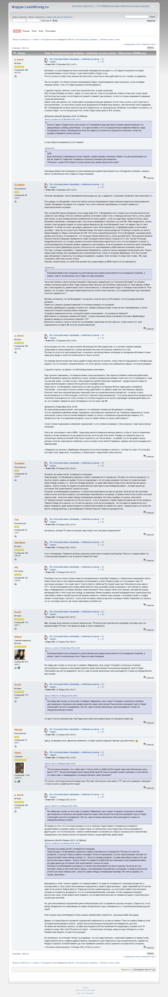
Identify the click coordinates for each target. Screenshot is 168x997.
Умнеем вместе (114, 6)
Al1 (16, 567)
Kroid (17, 612)
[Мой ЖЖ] (18, 782)
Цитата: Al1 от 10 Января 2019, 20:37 (60, 764)
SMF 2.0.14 (78, 990)
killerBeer (19, 542)
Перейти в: (125, 969)
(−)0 (102, 62)
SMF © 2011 (84, 990)
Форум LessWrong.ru (30, 7)
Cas (16, 519)
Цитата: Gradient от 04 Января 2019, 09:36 (62, 843)
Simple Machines (91, 990)
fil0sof (70, 39)
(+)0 (102, 59)
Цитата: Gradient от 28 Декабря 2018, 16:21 (63, 119)
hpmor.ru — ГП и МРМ (96, 6)
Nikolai (18, 729)
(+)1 (102, 752)
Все (27, 48)
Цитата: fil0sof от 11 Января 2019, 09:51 (61, 696)
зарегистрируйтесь (65, 17)
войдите (49, 17)
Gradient (19, 184)
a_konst (18, 59)
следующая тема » (148, 44)
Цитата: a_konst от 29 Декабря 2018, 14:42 (62, 648)
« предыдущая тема (131, 44)
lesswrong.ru (78, 6)
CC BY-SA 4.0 (85, 987)
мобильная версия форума (135, 6)
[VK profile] (18, 668)
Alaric (17, 752)
